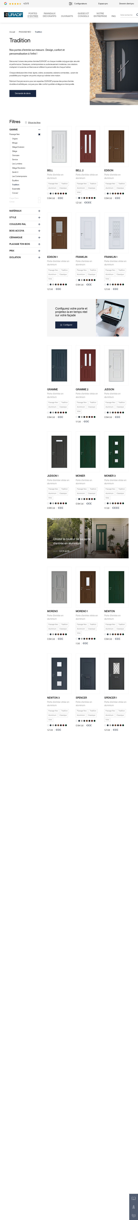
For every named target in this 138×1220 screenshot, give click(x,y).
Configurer (67, 325)
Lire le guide (64, 551)
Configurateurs (80, 4)
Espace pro (103, 4)
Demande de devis (23, 93)
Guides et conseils (83, 14)
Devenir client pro (126, 4)
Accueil (12, 32)
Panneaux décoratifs (49, 14)
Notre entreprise (100, 14)
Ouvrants (67, 16)
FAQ (114, 16)
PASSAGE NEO (25, 32)
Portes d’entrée (33, 14)
